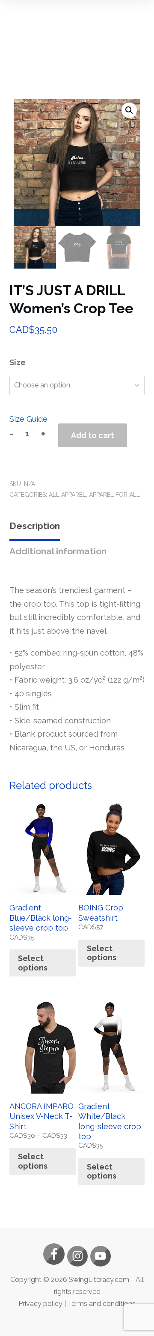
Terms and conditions (102, 1304)
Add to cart (92, 435)
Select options (32, 963)
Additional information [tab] (58, 551)
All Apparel (67, 494)
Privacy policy (40, 1304)
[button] (129, 110)
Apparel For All (114, 494)
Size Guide (28, 418)
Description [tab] (34, 525)
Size (17, 362)
